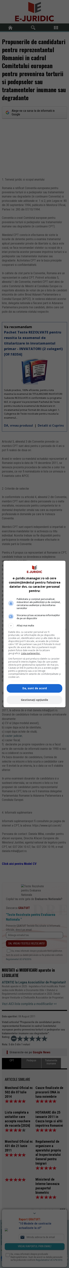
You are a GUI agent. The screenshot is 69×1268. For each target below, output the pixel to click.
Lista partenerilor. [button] (30, 653)
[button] (34, 625)
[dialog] (34, 634)
